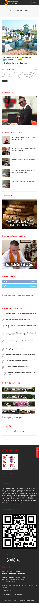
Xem (5, 81)
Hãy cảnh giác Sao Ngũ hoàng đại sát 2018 (18, 361)
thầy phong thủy (8, 488)
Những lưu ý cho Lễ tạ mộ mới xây (14, 63)
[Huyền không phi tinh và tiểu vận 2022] (6, 184)
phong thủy (19, 488)
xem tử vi (19, 503)
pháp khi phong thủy (25, 496)
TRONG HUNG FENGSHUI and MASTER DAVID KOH (21, 313)
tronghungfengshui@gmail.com (13, 594)
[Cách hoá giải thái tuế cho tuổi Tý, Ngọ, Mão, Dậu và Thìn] (6, 140)
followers (32, 282)
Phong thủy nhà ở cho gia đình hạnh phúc (18, 349)
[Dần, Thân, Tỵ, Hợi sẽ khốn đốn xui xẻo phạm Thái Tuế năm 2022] (6, 173)
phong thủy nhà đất (24, 491)
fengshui (13, 491)
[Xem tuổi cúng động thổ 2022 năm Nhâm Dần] (6, 162)
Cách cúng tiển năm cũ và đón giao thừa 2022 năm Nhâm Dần (23, 149)
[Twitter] (9, 560)
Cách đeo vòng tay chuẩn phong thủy (17, 367)
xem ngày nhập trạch (25, 500)
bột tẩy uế (31, 498)
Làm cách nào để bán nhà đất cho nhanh (18, 319)
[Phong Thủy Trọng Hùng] (11, 2)
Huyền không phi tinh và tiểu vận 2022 (23, 181)
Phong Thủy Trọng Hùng (27, 600)
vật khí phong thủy (21, 493)
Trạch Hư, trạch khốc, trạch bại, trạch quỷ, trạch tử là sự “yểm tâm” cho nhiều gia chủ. (21, 334)
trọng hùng (28, 488)
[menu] (34, 2)
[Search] (29, 2)
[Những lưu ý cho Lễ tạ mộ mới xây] (19, 37)
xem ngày (16, 498)
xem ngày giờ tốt (11, 496)
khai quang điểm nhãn (9, 500)
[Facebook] (4, 560)
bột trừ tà (23, 498)
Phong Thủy (14, 66)
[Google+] (13, 560)
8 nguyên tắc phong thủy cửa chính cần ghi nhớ (20, 355)
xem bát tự (12, 503)
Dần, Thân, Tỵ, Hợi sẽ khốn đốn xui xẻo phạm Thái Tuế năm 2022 (23, 171)
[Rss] (18, 560)
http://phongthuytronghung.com (13, 574)
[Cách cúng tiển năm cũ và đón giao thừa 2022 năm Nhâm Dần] (6, 151)
